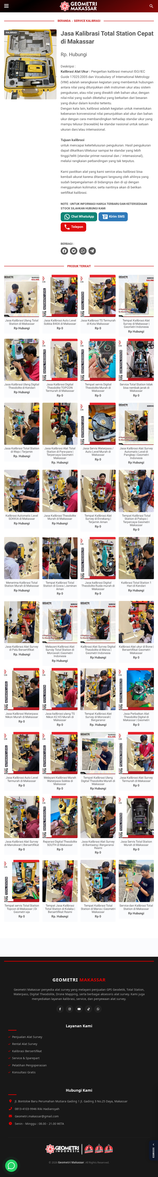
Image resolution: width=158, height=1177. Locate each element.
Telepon (76, 227)
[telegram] (92, 251)
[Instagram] (69, 1009)
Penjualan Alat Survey (27, 1037)
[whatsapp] (83, 251)
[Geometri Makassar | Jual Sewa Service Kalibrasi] (79, 6)
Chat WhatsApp (82, 217)
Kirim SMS (116, 217)
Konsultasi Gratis (24, 1072)
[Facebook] (60, 1009)
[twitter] (73, 251)
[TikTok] (88, 1009)
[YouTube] (79, 1009)
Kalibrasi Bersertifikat (27, 1051)
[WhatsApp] (98, 1009)
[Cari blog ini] (151, 6)
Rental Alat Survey (24, 1044)
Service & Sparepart (26, 1058)
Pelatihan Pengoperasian (29, 1065)
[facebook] (64, 251)
